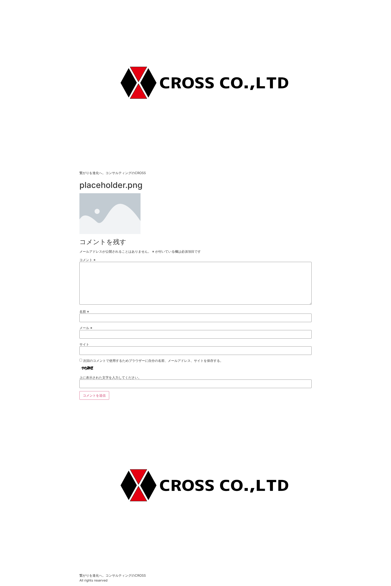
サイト (84, 344)
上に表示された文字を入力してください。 (110, 377)
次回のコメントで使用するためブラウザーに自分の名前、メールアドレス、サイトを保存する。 (153, 360)
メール (85, 327)
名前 (84, 311)
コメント (87, 259)
